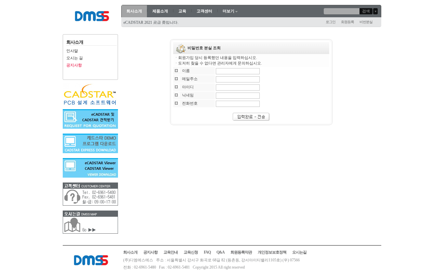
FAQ (207, 252)
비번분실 (365, 22)
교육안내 (170, 252)
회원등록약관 (241, 252)
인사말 (72, 51)
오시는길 (299, 252)
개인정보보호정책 (272, 252)
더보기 (228, 11)
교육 (182, 11)
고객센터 (204, 11)
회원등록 (347, 22)
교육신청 (191, 252)
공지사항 (74, 65)
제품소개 (160, 11)
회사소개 (134, 11)
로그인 (330, 22)
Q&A (220, 252)
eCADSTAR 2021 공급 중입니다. (151, 22)
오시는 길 (74, 58)
